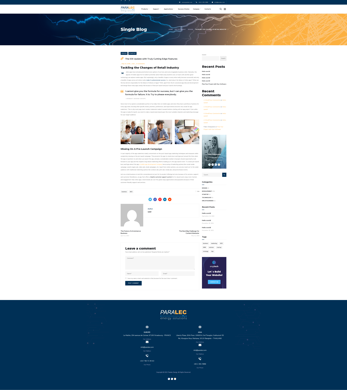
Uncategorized (207, 201)
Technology (206, 197)
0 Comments (140, 64)
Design (190, 29)
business (124, 192)
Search (204, 55)
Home (171, 29)
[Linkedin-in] (127, 2)
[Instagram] (131, 2)
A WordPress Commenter (212, 100)
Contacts (207, 9)
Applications (168, 9)
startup (219, 247)
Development (207, 191)
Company (196, 9)
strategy (205, 251)
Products (144, 9)
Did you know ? (180, 29)
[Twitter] (150, 199)
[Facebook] (155, 199)
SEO (131, 192)
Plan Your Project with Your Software (214, 84)
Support (156, 9)
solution (211, 247)
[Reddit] (169, 199)
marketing (214, 243)
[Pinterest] (160, 199)
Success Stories (183, 9)
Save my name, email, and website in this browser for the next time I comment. (152, 278)
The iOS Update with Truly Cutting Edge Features (151, 59)
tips (212, 251)
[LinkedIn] (165, 199)
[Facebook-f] (122, 2)
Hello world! (206, 71)
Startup (132, 53)
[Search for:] (214, 175)
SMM (204, 247)
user (133, 64)
